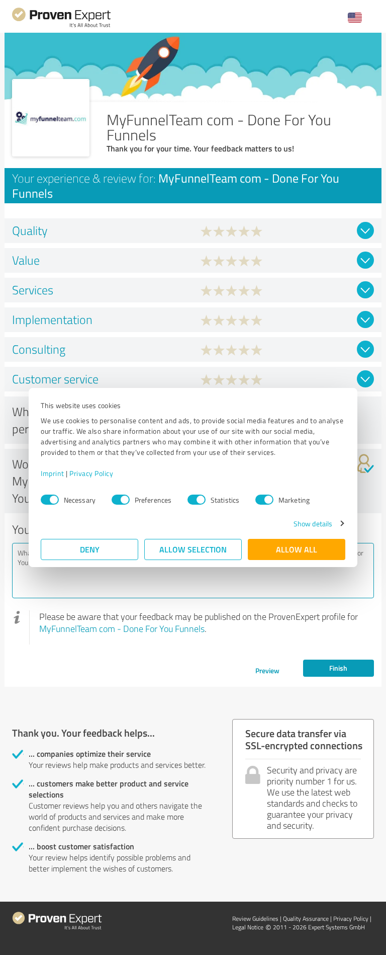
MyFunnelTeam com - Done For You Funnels (122, 628)
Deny (90, 549)
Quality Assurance (306, 918)
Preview (267, 670)
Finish (338, 668)
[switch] (121, 500)
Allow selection (193, 549)
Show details (313, 523)
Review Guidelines (255, 918)
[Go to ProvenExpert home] (61, 26)
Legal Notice (247, 927)
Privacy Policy (91, 473)
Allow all (296, 549)
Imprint (52, 473)
